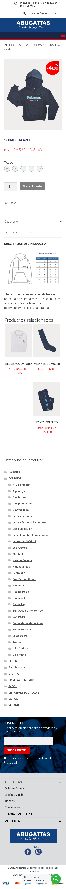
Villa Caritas (20, 648)
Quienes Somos (15, 788)
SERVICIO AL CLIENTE (19, 814)
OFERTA (13, 673)
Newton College (22, 560)
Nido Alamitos (21, 566)
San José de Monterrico (28, 610)
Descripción (12, 221)
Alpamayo (19, 491)
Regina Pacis (21, 591)
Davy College (21, 509)
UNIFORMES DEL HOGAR (23, 692)
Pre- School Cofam (24, 579)
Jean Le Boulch (22, 528)
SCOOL (12, 686)
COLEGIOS (23, 44)
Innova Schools (22, 516)
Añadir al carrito (32, 186)
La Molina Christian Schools (30, 535)
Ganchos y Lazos (19, 667)
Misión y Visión (14, 794)
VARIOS (13, 698)
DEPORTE (14, 661)
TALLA (8, 162)
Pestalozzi (19, 573)
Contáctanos (12, 807)
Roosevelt (19, 598)
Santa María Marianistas (28, 623)
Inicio (12, 44)
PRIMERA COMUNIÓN (21, 680)
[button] (62, 35)
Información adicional (18, 232)
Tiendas (10, 801)
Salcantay (38, 44)
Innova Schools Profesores (29, 522)
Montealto (19, 554)
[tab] (33, 221)
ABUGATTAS (13, 782)
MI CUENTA (12, 821)
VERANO (13, 705)
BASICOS (14, 472)
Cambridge (19, 497)
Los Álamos (20, 547)
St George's (20, 635)
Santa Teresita (22, 629)
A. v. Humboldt (21, 484)
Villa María (19, 654)
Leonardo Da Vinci (24, 541)
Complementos (22, 503)
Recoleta (18, 585)
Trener (17, 642)
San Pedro (19, 617)
